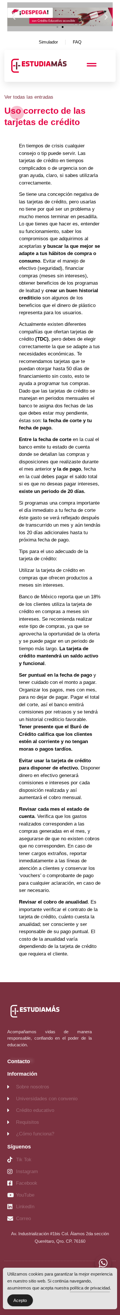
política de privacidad (90, 1287)
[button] (13, 17)
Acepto (20, 1300)
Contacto (18, 1061)
